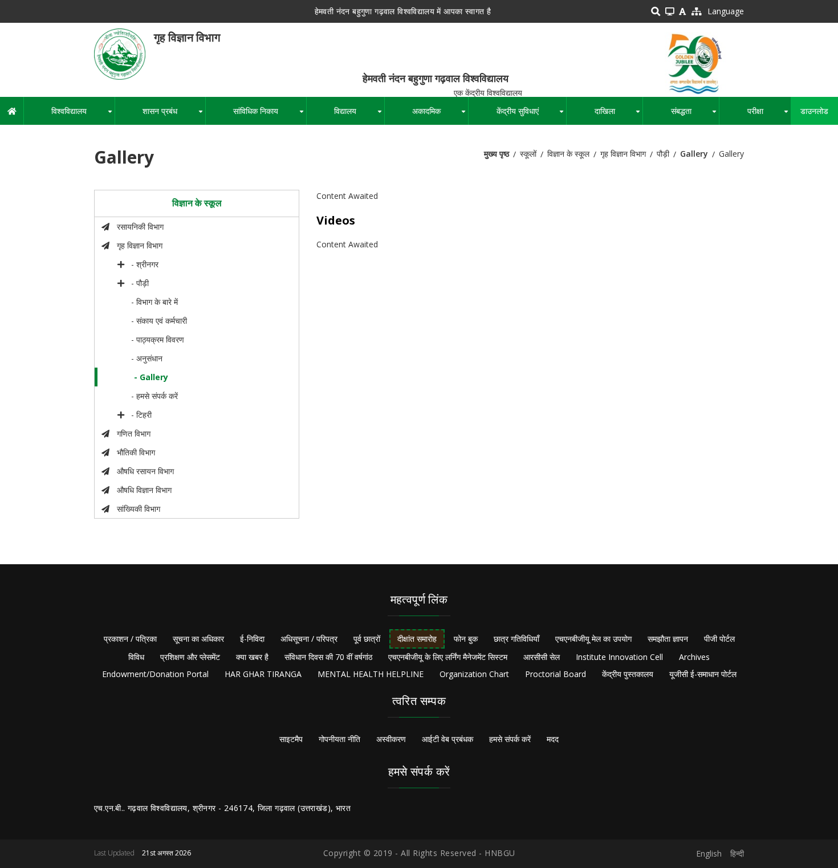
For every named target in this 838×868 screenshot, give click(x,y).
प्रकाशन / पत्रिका (130, 638)
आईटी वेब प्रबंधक (447, 738)
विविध (136, 656)
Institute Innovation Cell (619, 656)
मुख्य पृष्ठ (496, 153)
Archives (694, 656)
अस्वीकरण (391, 738)
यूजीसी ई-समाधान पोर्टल (703, 674)
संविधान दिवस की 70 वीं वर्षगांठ (328, 656)
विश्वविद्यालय (82, 115)
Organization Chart (474, 674)
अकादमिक (440, 115)
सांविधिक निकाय (269, 115)
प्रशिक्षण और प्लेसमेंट (190, 656)
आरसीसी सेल (541, 656)
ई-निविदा (252, 638)
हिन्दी (737, 853)
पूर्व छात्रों (366, 638)
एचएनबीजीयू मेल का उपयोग (593, 638)
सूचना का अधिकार (198, 638)
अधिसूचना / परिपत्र (308, 638)
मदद (553, 738)
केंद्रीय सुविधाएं (531, 115)
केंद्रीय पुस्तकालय (627, 674)
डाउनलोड (814, 110)
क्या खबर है (252, 656)
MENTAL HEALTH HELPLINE (371, 674)
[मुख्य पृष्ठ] (119, 53)
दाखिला (618, 115)
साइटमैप (291, 738)
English (709, 853)
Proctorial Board (555, 674)
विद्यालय (359, 115)
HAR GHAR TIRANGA (263, 674)
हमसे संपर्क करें (510, 738)
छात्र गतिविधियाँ (516, 638)
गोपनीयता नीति (339, 738)
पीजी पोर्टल (719, 638)
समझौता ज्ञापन (668, 638)
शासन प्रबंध (174, 115)
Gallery (694, 153)
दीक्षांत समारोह (417, 638)
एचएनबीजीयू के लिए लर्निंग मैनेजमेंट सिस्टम (447, 656)
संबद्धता (695, 115)
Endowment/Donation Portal (155, 674)
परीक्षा (769, 115)
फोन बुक (466, 638)
